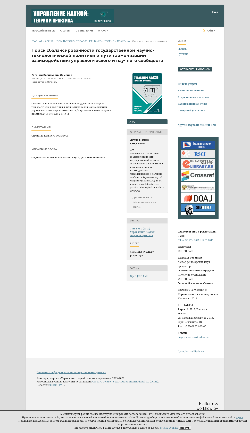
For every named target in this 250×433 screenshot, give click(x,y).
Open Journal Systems (191, 351)
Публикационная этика (192, 103)
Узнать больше (169, 427)
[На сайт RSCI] (198, 157)
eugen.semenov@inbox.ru (193, 337)
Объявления (84, 30)
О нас (102, 30)
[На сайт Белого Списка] (198, 148)
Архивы (65, 30)
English (182, 48)
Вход (215, 12)
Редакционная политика (193, 97)
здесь (239, 417)
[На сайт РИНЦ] (198, 168)
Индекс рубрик (187, 83)
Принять (184, 427)
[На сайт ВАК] (198, 191)
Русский (183, 53)
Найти (210, 30)
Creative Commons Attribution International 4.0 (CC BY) (125, 381)
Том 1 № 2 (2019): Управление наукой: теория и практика (93, 41)
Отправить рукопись (195, 69)
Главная (37, 41)
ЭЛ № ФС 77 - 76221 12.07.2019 (195, 240)
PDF (134, 121)
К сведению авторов (191, 90)
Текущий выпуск (43, 30)
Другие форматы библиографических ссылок (144, 202)
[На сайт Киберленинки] (198, 214)
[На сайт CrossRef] (198, 180)
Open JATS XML (139, 276)
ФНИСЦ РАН (56, 385)
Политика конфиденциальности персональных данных (71, 372)
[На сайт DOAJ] (198, 202)
